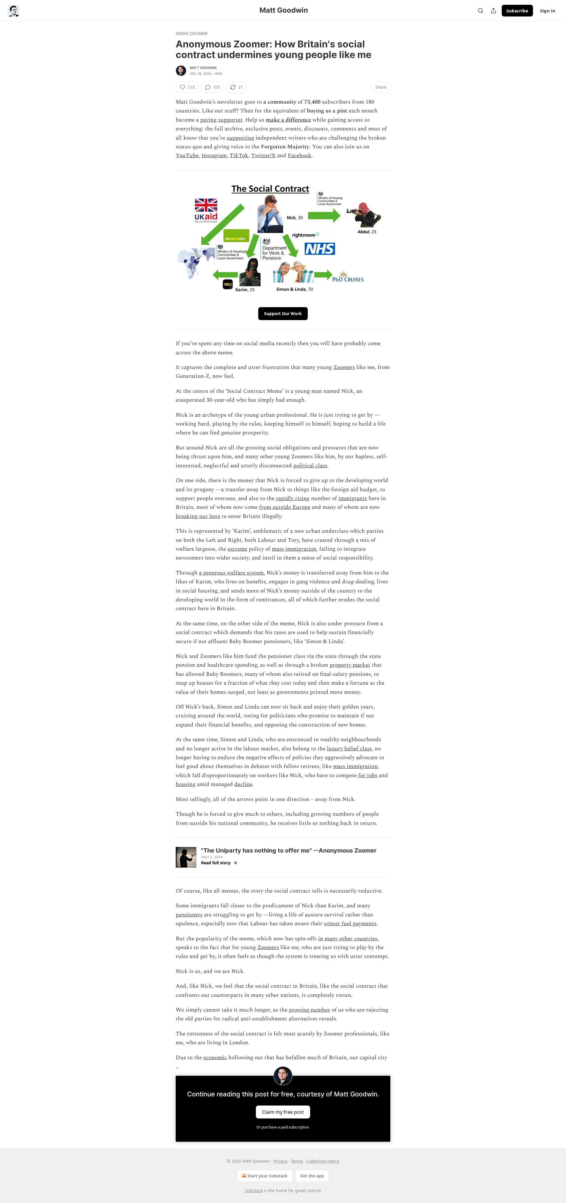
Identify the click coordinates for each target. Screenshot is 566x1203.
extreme (237, 549)
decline (243, 784)
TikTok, (240, 155)
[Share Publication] (493, 10)
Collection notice (323, 1161)
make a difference (288, 120)
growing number (309, 1010)
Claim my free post (283, 1112)
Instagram (214, 155)
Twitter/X (263, 155)
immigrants (352, 498)
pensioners (189, 915)
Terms (297, 1161)
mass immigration (294, 549)
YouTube (187, 155)
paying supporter (221, 120)
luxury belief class (349, 748)
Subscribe (517, 11)
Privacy (280, 1161)
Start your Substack (267, 1176)
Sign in (547, 11)
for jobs (367, 775)
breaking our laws (198, 516)
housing (185, 784)
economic (215, 1057)
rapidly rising (293, 498)
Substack (254, 1190)
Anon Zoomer (192, 33)
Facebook (300, 155)
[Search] (480, 10)
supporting (240, 138)
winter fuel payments (350, 923)
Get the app (312, 1176)
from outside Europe (284, 507)
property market (350, 665)
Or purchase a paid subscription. (283, 1127)
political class (310, 465)
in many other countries (347, 938)
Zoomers (344, 367)
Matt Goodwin (203, 68)
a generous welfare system (231, 573)
